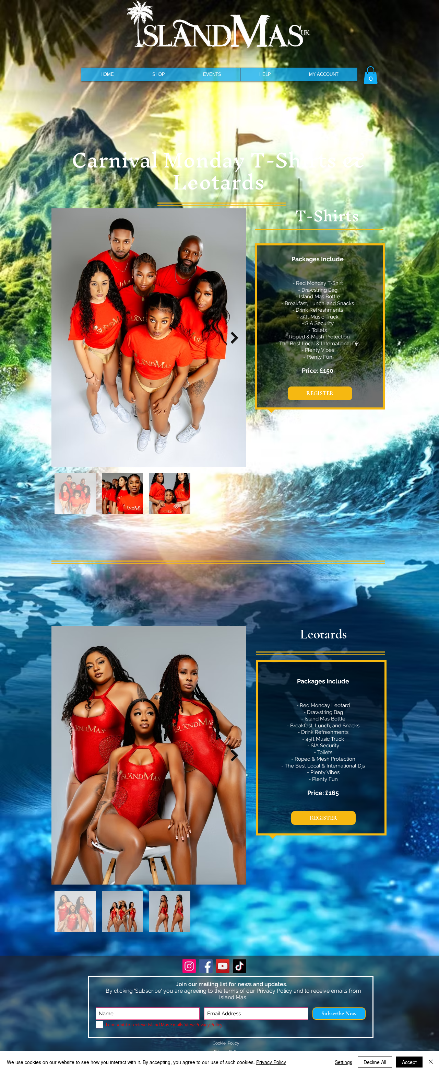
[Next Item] (234, 338)
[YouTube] (222, 966)
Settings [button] (343, 1062)
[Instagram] (189, 966)
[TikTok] (239, 966)
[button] (158, 74)
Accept (409, 1062)
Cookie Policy (226, 1043)
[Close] (431, 1062)
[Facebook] (206, 966)
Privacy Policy (271, 1062)
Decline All (375, 1062)
